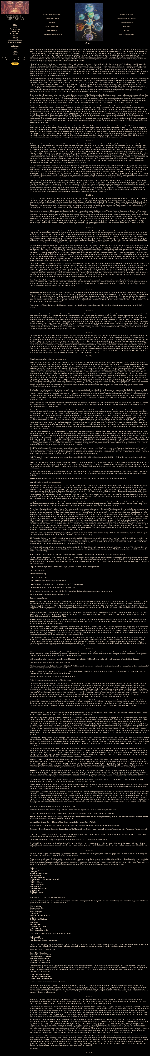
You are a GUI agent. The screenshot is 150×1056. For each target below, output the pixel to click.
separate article (60, 359)
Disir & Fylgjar (52, 30)
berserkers (116, 343)
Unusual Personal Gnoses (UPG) (52, 34)
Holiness (52, 22)
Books (15, 52)
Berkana (108, 601)
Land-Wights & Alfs (52, 26)
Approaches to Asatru (52, 18)
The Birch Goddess (127, 22)
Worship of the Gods (126, 14)
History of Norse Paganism (52, 14)
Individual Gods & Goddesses (126, 18)
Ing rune (84, 498)
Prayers (126, 30)
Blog (15, 54)
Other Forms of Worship (126, 34)
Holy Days (126, 26)
